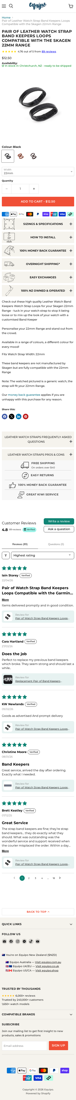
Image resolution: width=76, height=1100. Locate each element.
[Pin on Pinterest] (25, 416)
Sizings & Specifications (43, 224)
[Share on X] (11, 416)
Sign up (58, 1045)
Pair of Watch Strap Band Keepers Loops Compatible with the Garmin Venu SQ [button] (41, 787)
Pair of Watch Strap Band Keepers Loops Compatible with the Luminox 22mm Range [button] (41, 864)
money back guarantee (24, 394)
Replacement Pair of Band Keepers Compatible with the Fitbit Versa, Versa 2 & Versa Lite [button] (42, 681)
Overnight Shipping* (43, 264)
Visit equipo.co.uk (47, 966)
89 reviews (49, 51)
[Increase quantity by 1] (34, 189)
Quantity (7, 180)
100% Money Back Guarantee (43, 250)
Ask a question (59, 529)
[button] (8, 616)
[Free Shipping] (38, 465)
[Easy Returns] (38, 476)
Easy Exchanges (43, 277)
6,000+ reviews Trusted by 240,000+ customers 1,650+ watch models (22, 1000)
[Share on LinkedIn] (18, 416)
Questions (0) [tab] (56, 544)
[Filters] (6, 555)
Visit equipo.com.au (48, 962)
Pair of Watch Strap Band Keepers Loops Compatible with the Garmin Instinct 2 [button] (41, 618)
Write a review (59, 521)
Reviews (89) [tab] (20, 544)
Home (6, 17)
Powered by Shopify (38, 1093)
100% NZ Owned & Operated (43, 290)
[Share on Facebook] (4, 416)
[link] (38, 51)
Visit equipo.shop (46, 970)
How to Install (43, 237)
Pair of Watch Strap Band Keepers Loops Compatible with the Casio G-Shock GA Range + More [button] (41, 729)
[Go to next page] (61, 878)
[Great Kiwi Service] (38, 495)
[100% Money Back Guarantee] (38, 486)
